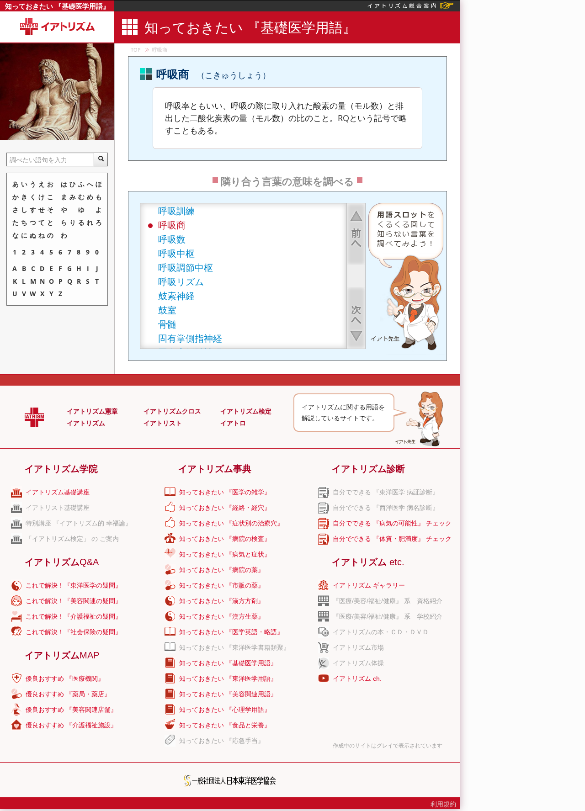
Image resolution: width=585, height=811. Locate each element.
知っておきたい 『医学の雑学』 (225, 492)
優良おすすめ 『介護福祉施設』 (71, 725)
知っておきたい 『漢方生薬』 (221, 616)
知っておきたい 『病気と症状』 (225, 554)
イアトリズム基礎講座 (58, 492)
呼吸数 (172, 239)
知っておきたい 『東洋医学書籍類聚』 (234, 647)
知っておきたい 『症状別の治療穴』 (231, 523)
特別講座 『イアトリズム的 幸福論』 (79, 523)
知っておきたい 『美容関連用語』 (228, 694)
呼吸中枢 (176, 253)
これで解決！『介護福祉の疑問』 (74, 616)
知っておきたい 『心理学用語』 (225, 709)
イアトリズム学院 (61, 469)
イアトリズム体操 (358, 663)
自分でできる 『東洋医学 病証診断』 (386, 492)
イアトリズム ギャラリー (369, 585)
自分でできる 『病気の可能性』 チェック (392, 523)
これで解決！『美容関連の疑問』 (74, 601)
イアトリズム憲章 (92, 411)
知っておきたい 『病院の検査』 (225, 538)
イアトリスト (163, 423)
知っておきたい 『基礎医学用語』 (57, 6)
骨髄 (167, 324)
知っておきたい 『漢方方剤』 (221, 601)
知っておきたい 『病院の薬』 (221, 570)
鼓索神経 (176, 296)
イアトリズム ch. (357, 678)
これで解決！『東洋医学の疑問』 (74, 585)
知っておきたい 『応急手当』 (221, 740)
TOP (136, 49)
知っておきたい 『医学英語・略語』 (231, 632)
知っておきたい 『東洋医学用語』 (228, 678)
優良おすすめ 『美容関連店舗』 (71, 709)
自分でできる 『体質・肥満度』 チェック (392, 538)
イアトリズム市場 (358, 647)
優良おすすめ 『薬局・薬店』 (68, 694)
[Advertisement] (522, 137)
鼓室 (167, 310)
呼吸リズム (181, 282)
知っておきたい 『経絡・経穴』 (225, 507)
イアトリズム (86, 423)
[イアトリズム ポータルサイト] (410, 4)
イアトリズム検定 (245, 411)
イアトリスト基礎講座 (58, 507)
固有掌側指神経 (190, 338)
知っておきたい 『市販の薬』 (221, 585)
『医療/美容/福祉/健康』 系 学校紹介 (387, 616)
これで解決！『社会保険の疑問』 (74, 632)
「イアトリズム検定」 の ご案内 (72, 538)
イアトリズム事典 (214, 469)
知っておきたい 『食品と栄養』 (225, 725)
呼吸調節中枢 (185, 267)
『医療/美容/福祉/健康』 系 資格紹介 (387, 601)
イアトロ (233, 423)
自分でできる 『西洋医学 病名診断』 (386, 507)
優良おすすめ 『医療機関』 (65, 678)
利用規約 (443, 804)
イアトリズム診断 (368, 469)
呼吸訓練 (176, 211)
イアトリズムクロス (172, 411)
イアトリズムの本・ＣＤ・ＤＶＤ (381, 632)
